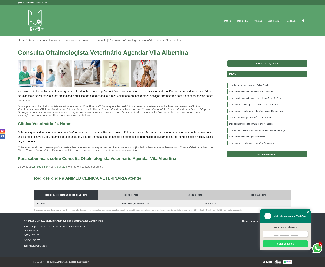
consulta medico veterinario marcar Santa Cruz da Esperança (257, 130)
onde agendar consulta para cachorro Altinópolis (251, 124)
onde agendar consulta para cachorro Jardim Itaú (251, 92)
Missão (258, 20)
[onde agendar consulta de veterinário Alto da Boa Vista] (87, 73)
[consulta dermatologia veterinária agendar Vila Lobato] (31, 73)
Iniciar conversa (285, 243)
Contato (291, 20)
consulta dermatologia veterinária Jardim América (251, 117)
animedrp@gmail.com (36, 246)
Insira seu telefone (285, 227)
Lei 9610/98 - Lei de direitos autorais (227, 210)
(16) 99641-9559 (34, 240)
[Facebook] (2, 136)
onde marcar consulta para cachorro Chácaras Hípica (253, 104)
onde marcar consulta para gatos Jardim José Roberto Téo (256, 111)
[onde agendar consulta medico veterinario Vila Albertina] (59, 73)
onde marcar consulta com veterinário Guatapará (251, 143)
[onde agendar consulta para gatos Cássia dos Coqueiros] (115, 73)
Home (228, 20)
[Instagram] (2, 131)
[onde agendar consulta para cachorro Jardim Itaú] (144, 73)
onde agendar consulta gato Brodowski (247, 137)
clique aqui (61, 166)
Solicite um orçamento (267, 63)
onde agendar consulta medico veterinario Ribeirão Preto (255, 98)
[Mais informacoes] (303, 20)
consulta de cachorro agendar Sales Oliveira (249, 85)
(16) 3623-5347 (41, 166)
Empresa (242, 20)
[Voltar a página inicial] (35, 21)
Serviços (273, 20)
